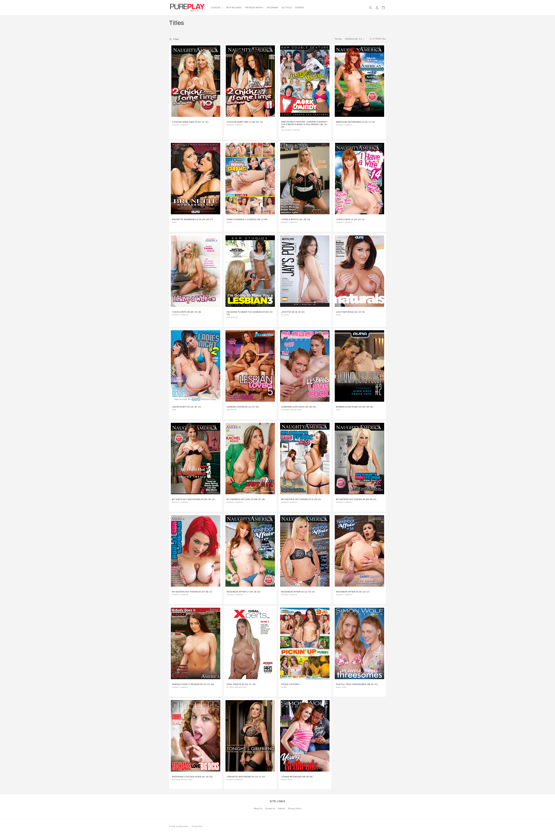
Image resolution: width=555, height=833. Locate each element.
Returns (281, 808)
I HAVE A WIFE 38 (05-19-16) (186, 312)
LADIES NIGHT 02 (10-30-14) (186, 407)
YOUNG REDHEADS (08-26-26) (297, 777)
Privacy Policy (294, 808)
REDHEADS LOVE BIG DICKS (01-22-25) (192, 777)
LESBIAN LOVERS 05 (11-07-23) (243, 407)
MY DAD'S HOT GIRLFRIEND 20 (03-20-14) (193, 499)
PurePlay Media (182, 826)
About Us (258, 808)
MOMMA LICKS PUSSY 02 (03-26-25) (354, 407)
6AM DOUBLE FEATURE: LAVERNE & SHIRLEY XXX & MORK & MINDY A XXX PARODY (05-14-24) (304, 124)
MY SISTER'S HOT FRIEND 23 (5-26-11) (301, 499)
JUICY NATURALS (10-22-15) (350, 312)
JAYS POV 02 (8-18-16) (293, 312)
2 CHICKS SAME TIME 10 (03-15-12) (190, 122)
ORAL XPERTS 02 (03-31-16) (241, 684)
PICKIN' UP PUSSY (290, 684)
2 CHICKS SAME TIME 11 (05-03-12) (245, 122)
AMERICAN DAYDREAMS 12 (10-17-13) (355, 122)
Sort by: (338, 38)
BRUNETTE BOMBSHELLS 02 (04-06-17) (192, 219)
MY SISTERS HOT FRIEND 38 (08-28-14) (356, 499)
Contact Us (270, 808)
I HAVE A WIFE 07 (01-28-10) (295, 219)
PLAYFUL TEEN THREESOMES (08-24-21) (357, 684)
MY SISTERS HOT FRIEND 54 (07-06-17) (192, 592)
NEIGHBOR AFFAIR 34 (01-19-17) (353, 592)
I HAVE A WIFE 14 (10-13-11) (350, 219)
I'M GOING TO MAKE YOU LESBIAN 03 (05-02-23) (250, 313)
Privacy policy (197, 826)
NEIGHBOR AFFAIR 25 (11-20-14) (298, 592)
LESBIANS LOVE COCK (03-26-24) (298, 407)
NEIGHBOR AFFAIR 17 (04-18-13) (243, 592)
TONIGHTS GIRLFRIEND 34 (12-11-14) (246, 777)
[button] (216, 7)
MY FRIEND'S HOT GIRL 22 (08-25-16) (246, 499)
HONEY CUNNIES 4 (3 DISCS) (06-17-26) (247, 219)
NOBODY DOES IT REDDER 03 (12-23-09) (193, 684)
